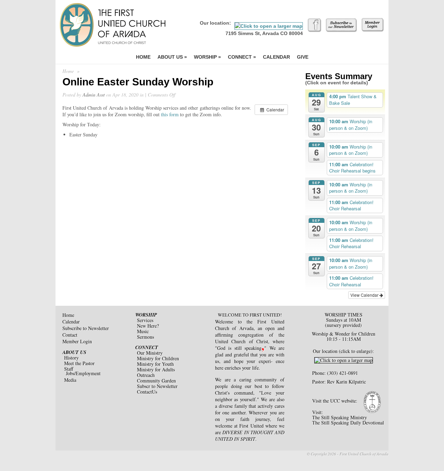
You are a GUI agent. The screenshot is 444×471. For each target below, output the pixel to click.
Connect (242, 57)
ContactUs (147, 391)
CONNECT (146, 347)
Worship (207, 57)
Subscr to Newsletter (157, 386)
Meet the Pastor (79, 363)
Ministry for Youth (155, 364)
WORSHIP (146, 314)
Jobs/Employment (83, 373)
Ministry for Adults (156, 369)
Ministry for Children (158, 358)
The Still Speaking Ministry (339, 417)
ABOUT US (74, 352)
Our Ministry (150, 353)
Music (143, 331)
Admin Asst (94, 94)
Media (70, 380)
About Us (172, 57)
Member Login (77, 341)
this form (170, 114)
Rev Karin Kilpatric (346, 381)
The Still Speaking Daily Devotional (348, 422)
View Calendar (364, 295)
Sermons (145, 337)
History (71, 357)
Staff (68, 368)
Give (302, 57)
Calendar (276, 57)
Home (143, 57)
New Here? (148, 325)
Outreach (146, 375)
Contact (69, 334)
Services (145, 320)
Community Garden (156, 380)
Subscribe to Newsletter (85, 328)
